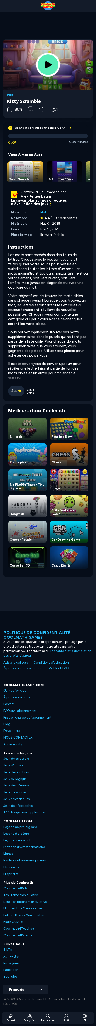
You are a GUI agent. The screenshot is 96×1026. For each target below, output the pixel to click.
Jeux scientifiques (16, 799)
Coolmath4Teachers (19, 929)
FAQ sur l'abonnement (20, 711)
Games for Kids (14, 690)
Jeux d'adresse (14, 765)
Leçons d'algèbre (16, 834)
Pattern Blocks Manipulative (24, 915)
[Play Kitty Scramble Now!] (48, 64)
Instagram (11, 963)
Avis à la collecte (15, 663)
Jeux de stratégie (16, 759)
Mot (10, 95)
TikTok (8, 950)
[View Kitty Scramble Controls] (54, 109)
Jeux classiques (15, 792)
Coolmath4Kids (15, 888)
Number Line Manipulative (22, 908)
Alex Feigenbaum (36, 196)
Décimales (11, 867)
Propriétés (11, 874)
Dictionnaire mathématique (24, 847)
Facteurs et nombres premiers (25, 860)
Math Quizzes (13, 922)
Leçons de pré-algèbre (20, 827)
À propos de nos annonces (23, 668)
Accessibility (12, 744)
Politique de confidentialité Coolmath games (36, 635)
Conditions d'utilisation (51, 663)
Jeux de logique (15, 779)
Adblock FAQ (59, 668)
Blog (6, 724)
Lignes (8, 854)
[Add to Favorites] (42, 109)
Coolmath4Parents (17, 935)
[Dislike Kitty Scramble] (30, 109)
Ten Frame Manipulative (20, 895)
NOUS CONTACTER (18, 737)
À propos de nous (16, 697)
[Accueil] (48, 5)
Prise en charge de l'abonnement (27, 717)
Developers (11, 731)
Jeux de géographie (18, 806)
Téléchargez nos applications (25, 812)
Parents (9, 704)
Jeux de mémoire (16, 785)
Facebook (10, 970)
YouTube (10, 977)
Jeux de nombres (16, 772)
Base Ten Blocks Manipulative (25, 902)
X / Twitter (11, 956)
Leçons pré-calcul (16, 840)
